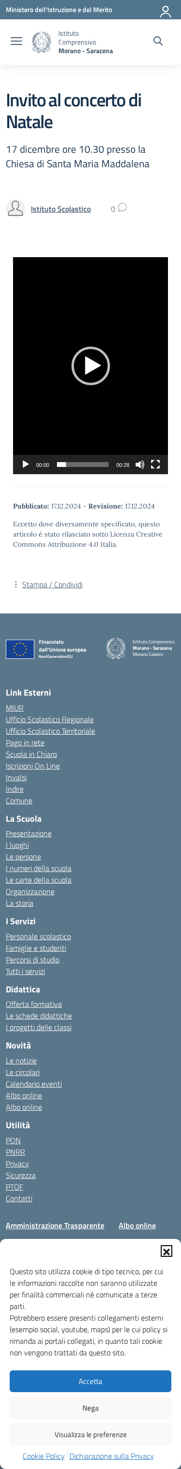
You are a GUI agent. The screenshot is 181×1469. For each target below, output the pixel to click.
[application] (90, 365)
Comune (19, 800)
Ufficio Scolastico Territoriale (50, 731)
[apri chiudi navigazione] (16, 42)
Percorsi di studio (32, 959)
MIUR (15, 707)
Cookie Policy (44, 1456)
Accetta (90, 1381)
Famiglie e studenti (36, 948)
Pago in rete (25, 742)
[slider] (83, 464)
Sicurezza (21, 1175)
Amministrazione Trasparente (55, 1225)
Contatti (19, 1198)
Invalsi (16, 777)
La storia (19, 903)
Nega (91, 1407)
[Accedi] (166, 9)
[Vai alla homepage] (41, 42)
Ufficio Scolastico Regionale (50, 719)
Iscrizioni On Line (33, 765)
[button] (166, 1251)
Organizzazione (30, 891)
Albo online (24, 1095)
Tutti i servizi (25, 971)
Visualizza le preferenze (91, 1434)
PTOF (14, 1187)
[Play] (25, 464)
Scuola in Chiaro (31, 754)
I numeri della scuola (38, 868)
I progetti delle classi (38, 1027)
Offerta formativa (34, 1004)
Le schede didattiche (39, 1015)
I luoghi (17, 845)
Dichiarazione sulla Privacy (112, 1456)
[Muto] (140, 464)
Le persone (23, 856)
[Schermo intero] (155, 464)
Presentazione (29, 833)
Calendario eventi (34, 1084)
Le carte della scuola (38, 880)
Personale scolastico (38, 936)
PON (13, 1140)
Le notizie (21, 1060)
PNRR (15, 1152)
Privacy (17, 1163)
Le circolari (23, 1072)
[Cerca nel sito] (158, 42)
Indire (15, 789)
